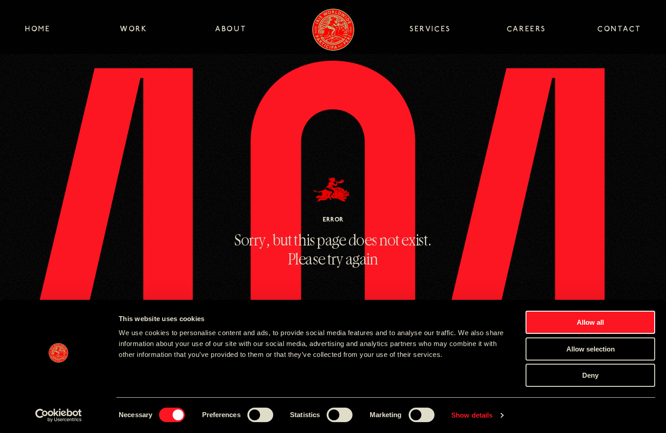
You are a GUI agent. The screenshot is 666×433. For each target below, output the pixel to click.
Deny (590, 375)
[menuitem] (72, 30)
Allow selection (590, 349)
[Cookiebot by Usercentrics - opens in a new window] (58, 415)
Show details (471, 415)
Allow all (590, 322)
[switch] (260, 415)
